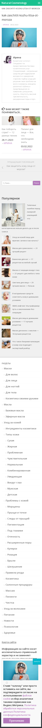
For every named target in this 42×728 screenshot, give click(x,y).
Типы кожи (12, 434)
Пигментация (15, 524)
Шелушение (14, 566)
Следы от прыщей (18, 518)
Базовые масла (15, 410)
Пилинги (11, 596)
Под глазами (15, 530)
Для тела (11, 392)
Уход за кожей (12, 422)
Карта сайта (9, 642)
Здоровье (9, 632)
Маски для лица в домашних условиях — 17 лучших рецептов (25, 321)
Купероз (12, 548)
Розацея (12, 554)
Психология (11, 626)
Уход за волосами (14, 608)
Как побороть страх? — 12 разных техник (9, 132)
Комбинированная (18, 470)
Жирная (12, 446)
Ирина (6, 24)
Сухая (10, 440)
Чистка (10, 602)
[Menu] (39, 3)
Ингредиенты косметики (21, 428)
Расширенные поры (19, 542)
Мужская (12, 488)
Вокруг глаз (14, 482)
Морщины (13, 506)
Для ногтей (12, 386)
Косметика (12, 578)
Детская (12, 494)
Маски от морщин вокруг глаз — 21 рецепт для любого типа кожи (26, 273)
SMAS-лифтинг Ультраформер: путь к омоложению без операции (26, 309)
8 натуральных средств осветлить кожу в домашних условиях (25, 296)
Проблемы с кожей (17, 500)
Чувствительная (17, 458)
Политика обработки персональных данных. (19, 708)
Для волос (12, 374)
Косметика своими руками (22, 398)
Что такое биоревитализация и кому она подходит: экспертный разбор (25, 344)
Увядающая (14, 476)
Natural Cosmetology (14, 3)
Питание (9, 614)
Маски (8, 368)
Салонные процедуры (19, 584)
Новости (9, 620)
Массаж (10, 590)
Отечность (13, 536)
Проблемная (15, 452)
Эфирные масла (15, 416)
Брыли (11, 560)
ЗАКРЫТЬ (37, 662)
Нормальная (15, 464)
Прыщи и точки (16, 512)
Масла (8, 404)
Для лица (11, 380)
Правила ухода (15, 572)
